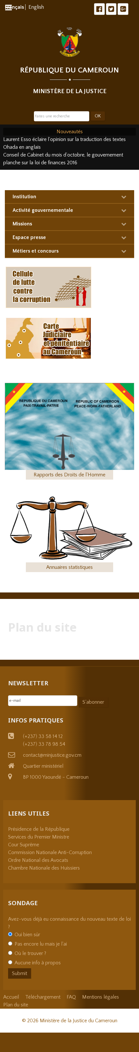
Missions (22, 224)
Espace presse (29, 237)
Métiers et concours (36, 251)
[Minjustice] (70, 42)
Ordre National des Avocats (38, 860)
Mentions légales (100, 997)
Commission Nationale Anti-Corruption (50, 852)
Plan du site (15, 1005)
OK (98, 116)
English (36, 7)
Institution (24, 197)
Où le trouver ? (30, 953)
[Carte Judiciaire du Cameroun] (48, 338)
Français (15, 7)
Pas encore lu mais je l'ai (41, 944)
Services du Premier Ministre (38, 837)
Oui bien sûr (27, 935)
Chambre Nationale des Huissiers (44, 868)
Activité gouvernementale (43, 210)
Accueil (11, 997)
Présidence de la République (39, 829)
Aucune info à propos (38, 963)
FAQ (71, 997)
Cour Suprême (23, 845)
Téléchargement (42, 997)
